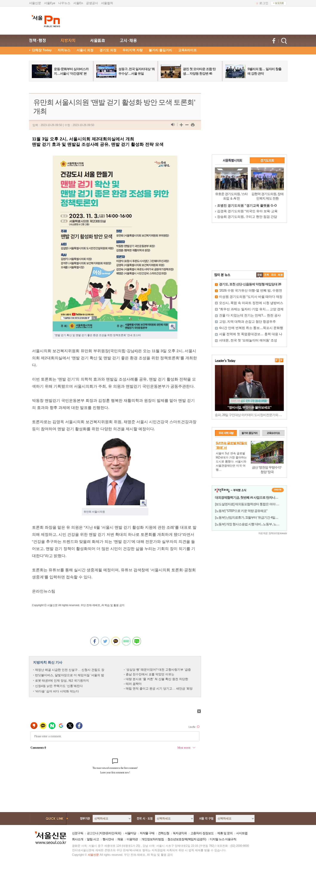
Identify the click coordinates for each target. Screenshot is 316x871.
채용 (120, 839)
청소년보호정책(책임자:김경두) (186, 839)
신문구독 (77, 833)
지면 (102, 833)
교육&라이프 (187, 50)
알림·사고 (93, 839)
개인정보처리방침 (152, 839)
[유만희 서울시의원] (115, 439)
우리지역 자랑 (133, 50)
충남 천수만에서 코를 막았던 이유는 (150, 674)
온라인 (110, 833)
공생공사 (92, 3)
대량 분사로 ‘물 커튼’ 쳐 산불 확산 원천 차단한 (157, 679)
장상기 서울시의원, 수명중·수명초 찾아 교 (247, 205)
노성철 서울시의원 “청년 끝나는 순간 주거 (247, 211)
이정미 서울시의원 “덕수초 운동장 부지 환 (247, 216)
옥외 (117, 833)
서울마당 (130, 833)
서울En (78, 3)
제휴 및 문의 (225, 833)
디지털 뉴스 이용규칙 (223, 839)
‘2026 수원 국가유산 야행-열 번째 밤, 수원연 (250, 290)
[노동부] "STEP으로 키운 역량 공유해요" (241, 511)
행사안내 (108, 839)
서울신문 (35, 3)
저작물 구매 (147, 833)
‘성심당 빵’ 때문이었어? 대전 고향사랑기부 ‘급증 (158, 669)
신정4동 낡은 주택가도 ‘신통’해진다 (59, 686)
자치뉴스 (64, 50)
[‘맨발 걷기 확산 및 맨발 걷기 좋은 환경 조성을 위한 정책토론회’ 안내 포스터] (115, 159)
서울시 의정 (85, 50)
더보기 (278, 490)
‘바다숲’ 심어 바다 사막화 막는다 (57, 691)
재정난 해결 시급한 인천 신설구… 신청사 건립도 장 (69, 669)
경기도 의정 (108, 50)
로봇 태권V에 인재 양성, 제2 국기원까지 (62, 680)
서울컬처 (107, 3)
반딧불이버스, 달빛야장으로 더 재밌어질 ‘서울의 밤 (69, 675)
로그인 (263, 3)
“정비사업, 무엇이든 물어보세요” (249, 407)
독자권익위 (180, 833)
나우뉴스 (64, 3)
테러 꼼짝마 (134, 683)
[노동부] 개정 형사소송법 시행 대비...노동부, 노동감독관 (251, 524)
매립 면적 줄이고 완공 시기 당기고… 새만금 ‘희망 (159, 688)
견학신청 (163, 833)
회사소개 (77, 839)
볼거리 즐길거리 (160, 50)
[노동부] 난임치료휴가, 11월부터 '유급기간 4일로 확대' (250, 517)
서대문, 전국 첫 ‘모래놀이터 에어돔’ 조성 (248, 340)
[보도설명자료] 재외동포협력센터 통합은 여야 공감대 (250, 504)
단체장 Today (42, 50)
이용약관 (132, 839)
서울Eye (49, 3)
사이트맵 (241, 833)
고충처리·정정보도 (202, 833)
